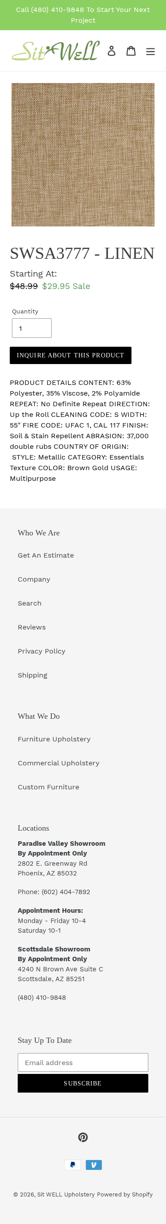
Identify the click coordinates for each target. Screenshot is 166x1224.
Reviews (32, 627)
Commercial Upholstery (59, 763)
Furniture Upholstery (54, 739)
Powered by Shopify (125, 1194)
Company (34, 579)
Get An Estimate (46, 555)
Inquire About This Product (70, 355)
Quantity (25, 311)
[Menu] (150, 51)
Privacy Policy (42, 651)
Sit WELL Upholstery (66, 1194)
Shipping (32, 675)
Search (30, 603)
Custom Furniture (48, 787)
